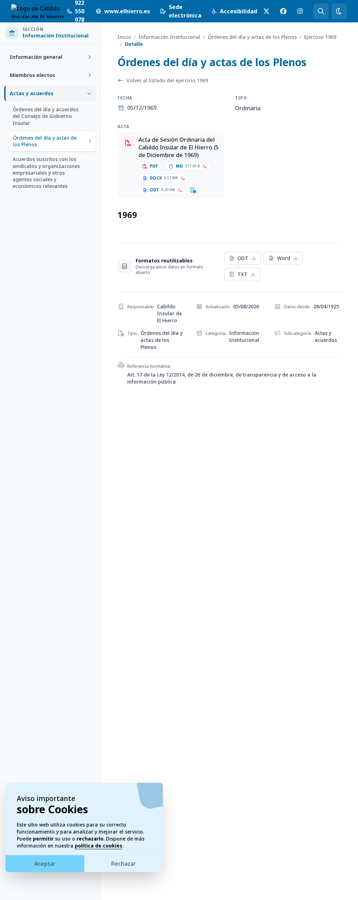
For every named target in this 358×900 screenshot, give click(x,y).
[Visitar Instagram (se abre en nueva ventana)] (300, 11)
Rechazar (123, 863)
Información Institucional (169, 37)
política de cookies (98, 845)
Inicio (124, 37)
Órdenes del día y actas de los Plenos (252, 37)
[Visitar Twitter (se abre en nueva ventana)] (266, 11)
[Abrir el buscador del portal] (321, 11)
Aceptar (45, 863)
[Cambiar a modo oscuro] (339, 11)
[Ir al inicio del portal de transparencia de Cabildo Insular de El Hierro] (38, 11)
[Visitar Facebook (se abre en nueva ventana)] (283, 11)
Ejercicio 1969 (320, 37)
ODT (242, 258)
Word (283, 258)
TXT (242, 274)
